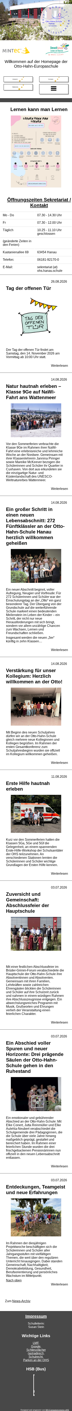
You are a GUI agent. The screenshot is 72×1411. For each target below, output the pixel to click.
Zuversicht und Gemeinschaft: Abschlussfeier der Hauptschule (27, 902)
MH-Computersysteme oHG (57, 1410)
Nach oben (14, 1280)
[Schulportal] (18, 79)
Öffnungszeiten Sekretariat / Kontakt (39, 202)
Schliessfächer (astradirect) (36, 1351)
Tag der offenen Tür (28, 288)
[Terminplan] (53, 79)
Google (35, 1346)
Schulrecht (36, 1356)
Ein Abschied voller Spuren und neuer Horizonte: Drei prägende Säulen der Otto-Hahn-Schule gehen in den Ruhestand (34, 1057)
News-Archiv (21, 1301)
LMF (35, 1343)
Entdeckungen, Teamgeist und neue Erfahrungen (35, 1189)
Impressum (36, 1316)
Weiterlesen (59, 365)
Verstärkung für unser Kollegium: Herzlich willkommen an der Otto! (34, 676)
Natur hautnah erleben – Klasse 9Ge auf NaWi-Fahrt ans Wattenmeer (33, 391)
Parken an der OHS (36, 1360)
